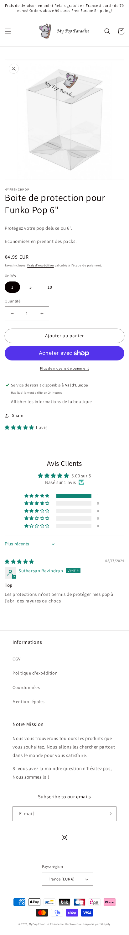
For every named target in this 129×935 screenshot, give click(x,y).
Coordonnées (26, 687)
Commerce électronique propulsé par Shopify (80, 924)
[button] (8, 31)
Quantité (12, 301)
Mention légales (29, 701)
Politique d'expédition (35, 673)
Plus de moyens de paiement (64, 368)
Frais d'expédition (40, 265)
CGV (17, 659)
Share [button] (17, 415)
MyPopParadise (39, 924)
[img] (19, 562)
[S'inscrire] (109, 813)
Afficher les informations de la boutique (51, 401)
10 (50, 287)
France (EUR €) (62, 879)
